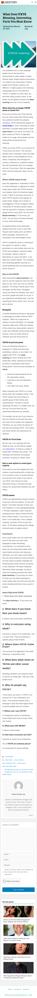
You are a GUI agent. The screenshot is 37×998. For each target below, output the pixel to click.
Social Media (9, 756)
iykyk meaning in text (9, 763)
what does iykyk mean (9, 766)
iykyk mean (8, 760)
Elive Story (10, 995)
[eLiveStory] (9, 2)
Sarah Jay (29, 27)
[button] (32, 2)
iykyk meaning (18, 760)
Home (10, 989)
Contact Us (17, 989)
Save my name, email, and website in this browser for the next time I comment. (18, 872)
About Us (26, 989)
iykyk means (21, 763)
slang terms (10, 449)
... (31, 814)
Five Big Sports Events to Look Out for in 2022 (18, 769)
